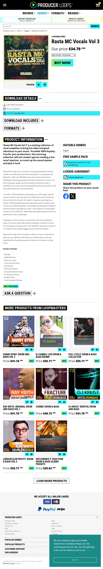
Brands (73, 13)
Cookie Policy (10, 534)
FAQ (6, 528)
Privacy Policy (57, 531)
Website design (8, 563)
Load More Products (51, 481)
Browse (28, 13)
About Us (55, 523)
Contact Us (9, 526)
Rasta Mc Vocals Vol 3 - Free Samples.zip (79, 163)
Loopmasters (58, 36)
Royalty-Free (19, 113)
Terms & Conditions (12, 531)
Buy (31, 361)
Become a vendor (11, 523)
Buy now (62, 62)
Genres (42, 13)
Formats (57, 13)
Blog (53, 521)
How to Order (57, 526)
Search (95, 26)
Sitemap (55, 534)
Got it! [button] (75, 560)
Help (53, 528)
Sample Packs (10, 521)
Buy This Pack (10, 286)
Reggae (66, 150)
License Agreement (76, 177)
